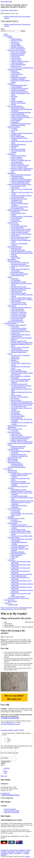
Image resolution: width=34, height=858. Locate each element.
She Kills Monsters (16, 414)
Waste (9, 277)
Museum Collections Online (19, 440)
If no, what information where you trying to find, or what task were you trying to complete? (16, 746)
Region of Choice (16, 66)
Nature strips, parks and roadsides (20, 266)
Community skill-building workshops (21, 195)
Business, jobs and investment (16, 50)
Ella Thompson (15, 413)
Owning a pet (15, 42)
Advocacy (10, 488)
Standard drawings (16, 221)
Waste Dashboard (16, 301)
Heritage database (16, 433)
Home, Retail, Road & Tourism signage (22, 253)
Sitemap (11, 853)
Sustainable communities (18, 79)
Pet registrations (15, 43)
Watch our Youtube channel (11, 810)
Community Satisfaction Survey (20, 545)
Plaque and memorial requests (16, 322)
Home (2, 607)
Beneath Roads (15, 358)
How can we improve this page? (9, 753)
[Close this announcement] (1, 12)
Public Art (14, 339)
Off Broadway (15, 377)
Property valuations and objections (20, 237)
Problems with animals (17, 47)
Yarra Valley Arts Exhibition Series (20, 379)
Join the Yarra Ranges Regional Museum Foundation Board (19, 351)
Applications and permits (18, 250)
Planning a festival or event (18, 341)
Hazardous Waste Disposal (18, 290)
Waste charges (15, 235)
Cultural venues (15, 333)
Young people (11, 306)
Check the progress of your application (21, 216)
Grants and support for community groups (19, 184)
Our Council (7, 469)
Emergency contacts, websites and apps (22, 168)
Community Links (13, 604)
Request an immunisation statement (21, 181)
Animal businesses (16, 39)
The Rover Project (16, 395)
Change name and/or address (19, 226)
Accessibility (17, 853)
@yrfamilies (4, 718)
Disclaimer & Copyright (7, 850)
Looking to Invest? (16, 59)
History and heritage (13, 432)
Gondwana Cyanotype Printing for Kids (22, 403)
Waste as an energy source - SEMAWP (22, 299)
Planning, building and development (18, 210)
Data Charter (19, 851)
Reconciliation (12, 259)
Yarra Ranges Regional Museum (20, 438)
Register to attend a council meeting (21, 531)
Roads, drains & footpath (14, 246)
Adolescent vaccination (17, 178)
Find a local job (15, 56)
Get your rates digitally (17, 227)
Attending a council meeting (19, 524)
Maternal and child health (18, 125)
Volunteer (13, 152)
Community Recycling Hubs (19, 304)
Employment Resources (17, 55)
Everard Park (14, 453)
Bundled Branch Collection (18, 282)
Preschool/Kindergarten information (21, 112)
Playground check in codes (18, 454)
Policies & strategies (16, 555)
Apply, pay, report (9, 600)
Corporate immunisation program (20, 182)
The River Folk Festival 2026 (19, 384)
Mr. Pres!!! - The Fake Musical (19, 397)
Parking (13, 98)
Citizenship (11, 516)
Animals (10, 37)
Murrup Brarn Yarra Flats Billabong (21, 451)
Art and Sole (14, 130)
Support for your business (18, 53)
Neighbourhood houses (17, 448)
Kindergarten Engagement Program (21, 123)
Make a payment (12, 601)
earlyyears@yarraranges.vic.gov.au (10, 724)
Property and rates (13, 222)
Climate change (15, 72)
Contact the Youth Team (17, 310)
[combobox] (9, 21)
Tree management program (18, 264)
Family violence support (17, 136)
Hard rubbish (14, 278)
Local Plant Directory (17, 74)
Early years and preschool (15, 106)
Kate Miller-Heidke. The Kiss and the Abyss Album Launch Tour (21, 405)
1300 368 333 (9, 722)
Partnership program (16, 202)
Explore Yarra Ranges (10, 323)
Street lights (14, 256)
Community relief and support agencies (22, 133)
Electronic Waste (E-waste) (18, 286)
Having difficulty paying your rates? (21, 229)
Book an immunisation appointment (21, 175)
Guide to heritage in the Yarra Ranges (21, 337)
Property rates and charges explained (21, 234)
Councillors (14, 520)
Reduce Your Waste (16, 291)
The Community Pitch (17, 208)
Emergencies (11, 154)
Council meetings (12, 523)
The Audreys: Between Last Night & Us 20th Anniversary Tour (21, 386)
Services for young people (18, 317)
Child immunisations (16, 176)
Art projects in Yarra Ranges (19, 328)
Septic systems (15, 219)
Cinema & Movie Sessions (18, 330)
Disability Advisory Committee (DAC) (22, 473)
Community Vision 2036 (18, 547)
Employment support (17, 320)
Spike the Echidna (16, 369)
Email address (4, 758)
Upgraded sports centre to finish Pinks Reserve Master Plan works (21, 575)
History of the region (17, 435)
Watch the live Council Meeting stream (22, 536)
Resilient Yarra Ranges (17, 163)
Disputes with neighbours (18, 90)
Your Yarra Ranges (13, 461)
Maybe (9, 740)
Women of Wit (15, 361)
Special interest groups (14, 462)
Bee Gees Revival (16, 400)
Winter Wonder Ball (16, 417)
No (8, 742)
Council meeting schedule (18, 529)
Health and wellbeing (13, 127)
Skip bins (13, 104)
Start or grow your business (18, 51)
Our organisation (15, 512)
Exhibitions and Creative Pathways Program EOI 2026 (20, 335)
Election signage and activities (19, 91)
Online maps (14, 75)
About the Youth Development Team (21, 307)
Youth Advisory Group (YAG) (19, 486)
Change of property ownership (19, 232)
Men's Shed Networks (17, 465)
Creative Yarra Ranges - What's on (20, 331)
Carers (13, 131)
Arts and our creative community (17, 325)
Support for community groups (19, 206)
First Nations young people (18, 315)
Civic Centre (14, 430)
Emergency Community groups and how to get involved (21, 161)
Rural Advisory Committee (18, 481)
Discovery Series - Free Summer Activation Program (20, 348)
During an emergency (17, 159)
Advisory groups (12, 472)
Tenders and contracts (17, 63)
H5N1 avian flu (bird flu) (18, 48)
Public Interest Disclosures (18, 553)
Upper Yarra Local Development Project (22, 67)
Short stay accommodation (18, 103)
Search (2, 31)
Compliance (11, 83)
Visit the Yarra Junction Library (9, 10)
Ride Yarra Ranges (13, 459)
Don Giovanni (15, 398)
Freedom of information (17, 552)
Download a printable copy (12, 730)
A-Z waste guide (15, 280)
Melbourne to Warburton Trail (19, 456)
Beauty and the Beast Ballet (18, 371)
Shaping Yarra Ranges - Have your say (18, 598)
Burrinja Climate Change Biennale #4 (21, 401)
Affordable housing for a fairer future (21, 491)
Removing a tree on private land (20, 262)
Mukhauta (14, 360)
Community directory (17, 464)
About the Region (16, 58)
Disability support (16, 135)
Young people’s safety (17, 318)
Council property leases (17, 197)
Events (9, 353)
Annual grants (15, 187)
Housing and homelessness (18, 144)
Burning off (14, 71)
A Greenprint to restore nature (19, 496)
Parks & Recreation (13, 449)
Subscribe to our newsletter (11, 812)
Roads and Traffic (16, 248)
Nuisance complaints (17, 101)
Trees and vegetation (13, 261)
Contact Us (7, 603)
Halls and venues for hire (14, 429)
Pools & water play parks (15, 457)
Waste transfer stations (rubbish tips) (21, 288)
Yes (8, 738)
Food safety (14, 96)
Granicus (27, 856)
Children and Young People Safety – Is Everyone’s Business (22, 118)
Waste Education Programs (18, 293)
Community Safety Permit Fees (19, 88)
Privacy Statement (20, 850)
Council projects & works (18, 213)
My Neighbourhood (16, 218)
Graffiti (13, 99)
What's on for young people (18, 312)
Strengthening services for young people (22, 500)
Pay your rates (15, 224)
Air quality (14, 128)
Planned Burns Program (17, 275)
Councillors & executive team (16, 518)
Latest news (11, 560)
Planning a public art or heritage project (22, 342)
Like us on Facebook (10, 809)
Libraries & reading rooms (18, 446)
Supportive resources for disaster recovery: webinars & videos (20, 166)
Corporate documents (13, 537)
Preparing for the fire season (19, 77)
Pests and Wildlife (16, 45)
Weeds (13, 267)
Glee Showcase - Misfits (18, 416)
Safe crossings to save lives (18, 489)
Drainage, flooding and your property (21, 251)
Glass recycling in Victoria (18, 302)
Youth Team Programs (17, 309)
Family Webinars (15, 120)
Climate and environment (15, 69)
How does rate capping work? (19, 238)
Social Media (11, 851)
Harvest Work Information (18, 64)
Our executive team (16, 521)
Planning (13, 214)
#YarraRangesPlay (13, 718)
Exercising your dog (16, 40)
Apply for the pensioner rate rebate (20, 230)
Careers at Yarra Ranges (14, 508)
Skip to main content (6, 1)
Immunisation (15, 122)
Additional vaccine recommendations (21, 179)
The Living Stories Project (18, 151)
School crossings (15, 258)
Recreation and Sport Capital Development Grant (19, 199)
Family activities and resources (19, 115)
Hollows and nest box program (19, 274)
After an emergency (16, 157)
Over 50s (13, 147)
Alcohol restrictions (16, 87)
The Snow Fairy (15, 411)
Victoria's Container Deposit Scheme (21, 298)
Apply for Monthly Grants (18, 186)
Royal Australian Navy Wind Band (20, 376)
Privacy (13, 558)
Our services (7, 35)
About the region (12, 470)
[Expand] (25, 50)
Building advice (15, 211)
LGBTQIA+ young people (18, 314)
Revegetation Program (17, 272)
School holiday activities (18, 107)
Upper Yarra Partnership (17, 114)
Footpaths (14, 254)
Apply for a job (15, 510)
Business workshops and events (20, 61)
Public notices (15, 556)
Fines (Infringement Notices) (19, 85)
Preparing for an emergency (18, 155)
